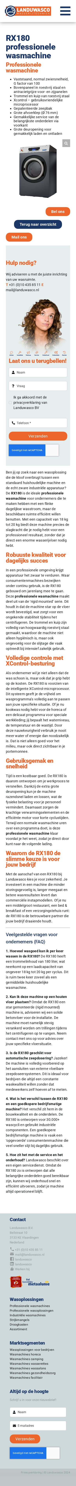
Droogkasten (19, 1324)
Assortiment (18, 1329)
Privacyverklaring (31, 1472)
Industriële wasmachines (28, 1315)
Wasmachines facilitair (26, 1377)
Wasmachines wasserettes (29, 1363)
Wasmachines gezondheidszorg (33, 1373)
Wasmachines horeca (25, 1354)
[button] (66, 143)
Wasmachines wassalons (28, 1368)
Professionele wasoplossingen (32, 1310)
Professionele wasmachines (30, 1306)
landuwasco (23, 1259)
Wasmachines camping (26, 1359)
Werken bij (22, 1269)
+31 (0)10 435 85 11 (25, 285)
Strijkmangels (19, 1320)
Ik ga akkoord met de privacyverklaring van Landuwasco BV (30, 402)
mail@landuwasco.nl (22, 290)
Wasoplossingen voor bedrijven (32, 1350)
